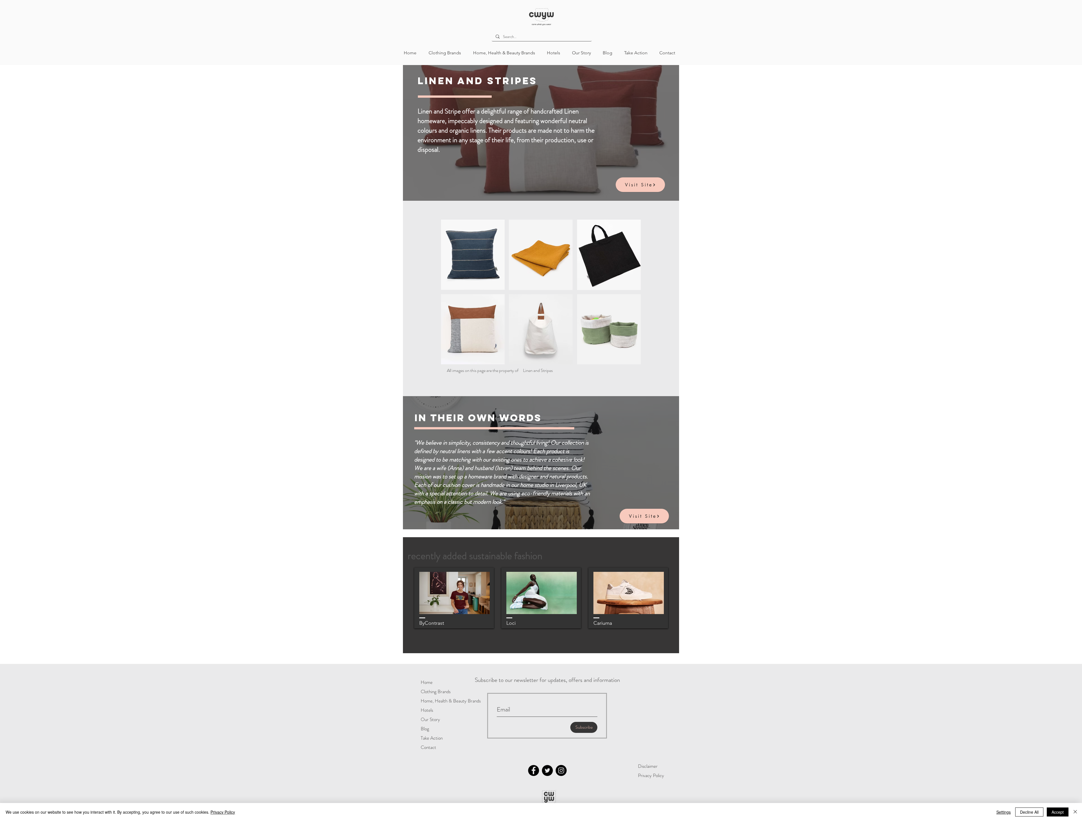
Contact (428, 747)
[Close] (1075, 811)
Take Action (432, 738)
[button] (473, 255)
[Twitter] (547, 770)
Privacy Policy (651, 775)
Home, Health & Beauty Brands (439, 700)
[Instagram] (561, 770)
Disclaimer (648, 766)
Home (427, 682)
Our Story (430, 719)
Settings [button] (1003, 812)
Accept (1058, 812)
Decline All (1029, 812)
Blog (425, 728)
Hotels (427, 710)
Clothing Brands (436, 691)
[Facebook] (533, 770)
